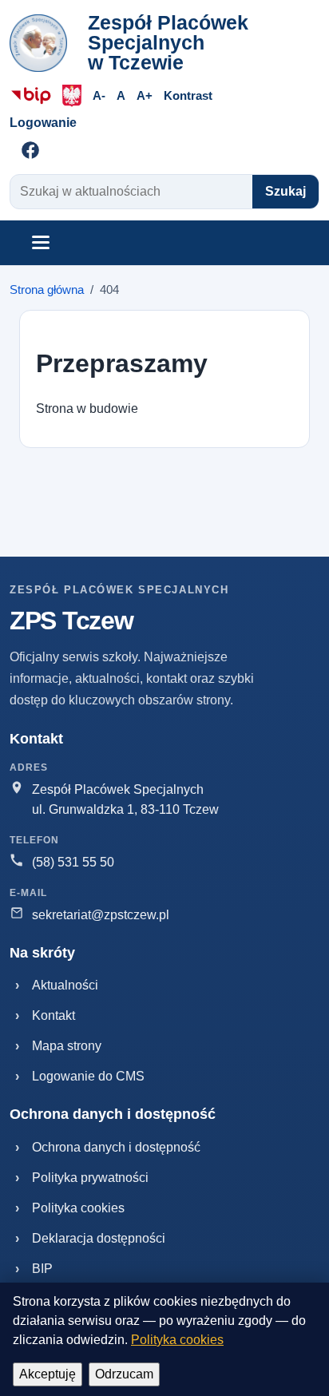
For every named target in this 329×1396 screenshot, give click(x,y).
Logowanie (43, 123)
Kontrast (188, 95)
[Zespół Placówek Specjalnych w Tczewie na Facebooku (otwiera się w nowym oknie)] (30, 150)
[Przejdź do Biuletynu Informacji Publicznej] (31, 95)
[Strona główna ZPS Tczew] (43, 43)
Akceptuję (47, 1374)
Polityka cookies (177, 1339)
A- (99, 95)
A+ (145, 95)
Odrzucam (124, 1374)
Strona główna (47, 289)
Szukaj (285, 191)
